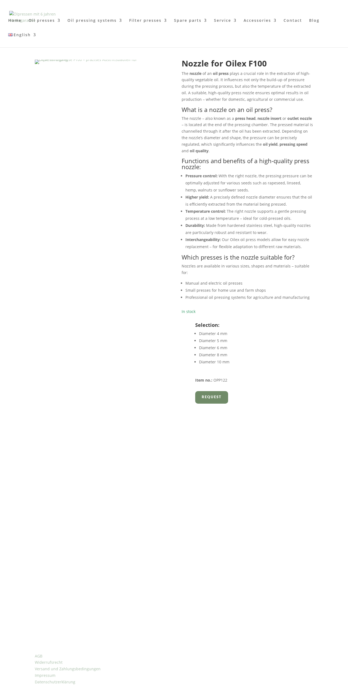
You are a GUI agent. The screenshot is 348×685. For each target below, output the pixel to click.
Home (14, 21)
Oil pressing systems (92, 21)
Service (222, 21)
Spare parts (187, 21)
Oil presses (42, 21)
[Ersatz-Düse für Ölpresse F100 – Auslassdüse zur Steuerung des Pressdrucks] (100, 59)
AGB (38, 656)
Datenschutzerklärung (55, 681)
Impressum (45, 675)
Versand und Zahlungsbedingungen (68, 668)
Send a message (61, 490)
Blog (314, 21)
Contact (293, 21)
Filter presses (145, 21)
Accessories (257, 21)
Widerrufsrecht (49, 662)
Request (212, 397)
